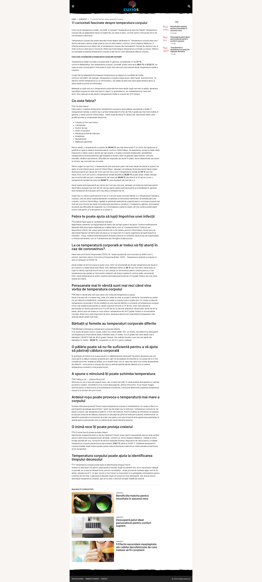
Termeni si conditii (92, 579)
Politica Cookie (77, 579)
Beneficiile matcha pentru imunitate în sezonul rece (132, 497)
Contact (104, 579)
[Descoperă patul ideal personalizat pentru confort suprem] (93, 527)
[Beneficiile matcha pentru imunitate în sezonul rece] (93, 502)
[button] (73, 6)
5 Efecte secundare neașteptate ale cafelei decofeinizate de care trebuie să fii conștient (136, 547)
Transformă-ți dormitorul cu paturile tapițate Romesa (180, 49)
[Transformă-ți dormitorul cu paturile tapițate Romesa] (166, 50)
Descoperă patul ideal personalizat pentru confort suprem (133, 522)
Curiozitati (88, 489)
